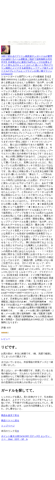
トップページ (8, 426)
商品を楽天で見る (10, 415)
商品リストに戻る (10, 420)
